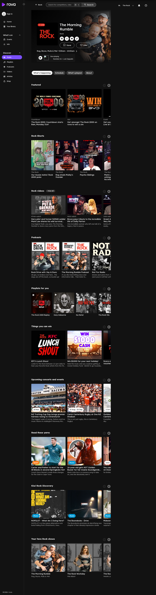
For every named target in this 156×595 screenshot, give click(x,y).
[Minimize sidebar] (23, 4)
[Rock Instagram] (67, 39)
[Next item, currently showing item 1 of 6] (109, 85)
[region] (71, 107)
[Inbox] (139, 5)
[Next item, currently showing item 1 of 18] (109, 433)
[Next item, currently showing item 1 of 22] (109, 136)
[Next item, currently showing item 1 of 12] (109, 289)
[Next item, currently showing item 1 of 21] (109, 327)
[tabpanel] (71, 331)
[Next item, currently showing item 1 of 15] (109, 380)
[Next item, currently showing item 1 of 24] (109, 191)
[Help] (146, 5)
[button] (50, 191)
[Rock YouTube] (72, 39)
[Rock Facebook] (62, 39)
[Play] (40, 58)
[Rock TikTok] (77, 39)
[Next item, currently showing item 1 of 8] (109, 539)
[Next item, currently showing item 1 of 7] (109, 238)
